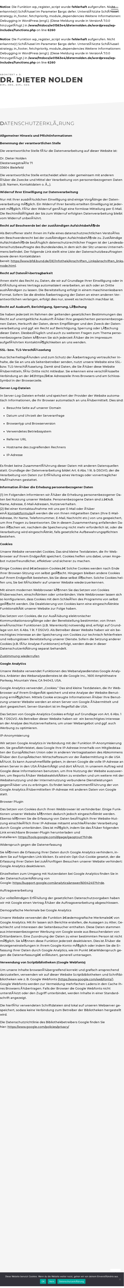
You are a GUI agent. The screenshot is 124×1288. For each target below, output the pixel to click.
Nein (51, 1281)
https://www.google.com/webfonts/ (85, 979)
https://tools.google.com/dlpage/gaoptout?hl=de (55, 837)
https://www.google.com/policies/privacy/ (38, 1027)
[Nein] (119, 1279)
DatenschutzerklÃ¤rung (71, 1281)
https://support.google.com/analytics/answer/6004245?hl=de (58, 883)
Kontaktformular (20, 513)
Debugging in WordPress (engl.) (24, 21)
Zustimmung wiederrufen (20, 656)
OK (43, 1281)
